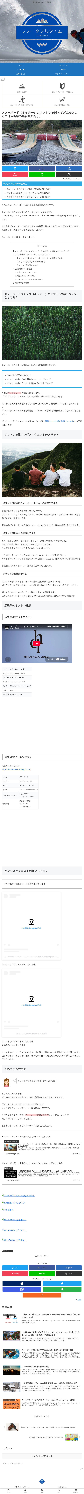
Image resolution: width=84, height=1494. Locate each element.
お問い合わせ (62, 1487)
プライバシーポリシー (22, 1487)
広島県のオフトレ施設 (23, 269)
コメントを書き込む (42, 1456)
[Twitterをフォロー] (62, 1283)
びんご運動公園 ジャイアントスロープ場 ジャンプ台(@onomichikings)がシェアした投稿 (34, 957)
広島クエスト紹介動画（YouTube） (60, 421)
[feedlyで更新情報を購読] (62, 1289)
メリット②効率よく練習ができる (32, 262)
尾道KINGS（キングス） (27, 276)
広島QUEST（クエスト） (27, 272)
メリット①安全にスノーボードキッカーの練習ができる (41, 258)
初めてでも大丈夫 (22, 283)
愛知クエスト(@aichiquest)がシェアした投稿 (31, 1034)
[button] (69, 174)
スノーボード (8, 1251)
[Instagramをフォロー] (22, 1289)
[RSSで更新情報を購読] (42, 1295)
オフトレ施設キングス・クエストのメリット (32, 255)
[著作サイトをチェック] (22, 1283)
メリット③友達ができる (28, 265)
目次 (39, 246)
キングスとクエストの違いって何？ (29, 279)
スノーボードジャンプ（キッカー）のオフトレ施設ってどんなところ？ (43, 251)
